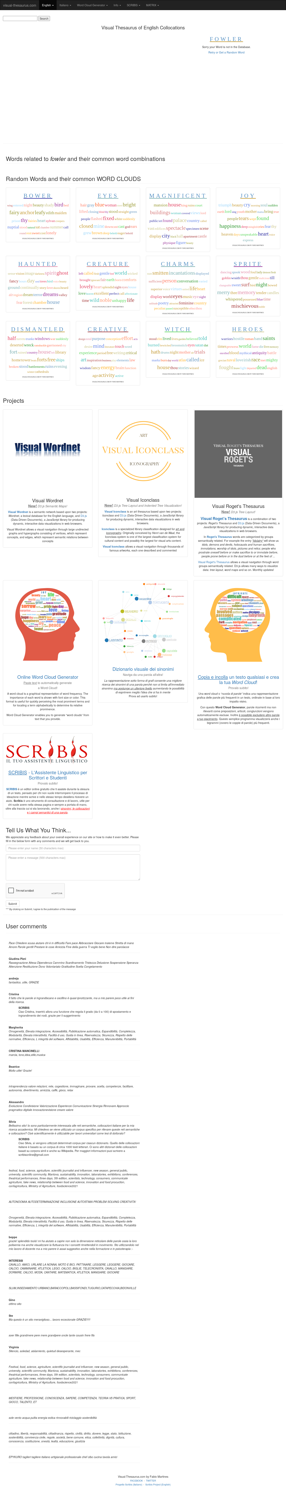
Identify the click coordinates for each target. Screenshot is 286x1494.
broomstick (179, 345)
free (51, 359)
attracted (174, 303)
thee (233, 292)
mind (98, 346)
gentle (104, 273)
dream (28, 294)
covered (186, 213)
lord (203, 213)
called (203, 221)
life (130, 300)
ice (202, 360)
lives (174, 339)
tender (261, 292)
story (42, 288)
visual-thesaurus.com (19, 5)
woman (111, 205)
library (60, 352)
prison (16, 221)
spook (236, 272)
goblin (226, 278)
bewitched (165, 345)
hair (83, 205)
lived (167, 338)
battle (271, 352)
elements (123, 360)
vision (20, 273)
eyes (125, 287)
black (173, 236)
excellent (101, 293)
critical (131, 352)
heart (41, 220)
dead (262, 367)
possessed (250, 299)
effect (192, 308)
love (50, 288)
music (188, 296)
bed (66, 205)
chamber (45, 227)
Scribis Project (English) (158, 1484)
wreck (29, 345)
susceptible (181, 308)
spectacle (176, 228)
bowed (272, 285)
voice (272, 234)
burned (154, 345)
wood (245, 272)
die (261, 347)
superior (156, 289)
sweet (36, 233)
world (120, 273)
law (132, 360)
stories (183, 367)
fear (268, 226)
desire (88, 347)
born (118, 280)
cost (43, 233)
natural (31, 227)
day (31, 281)
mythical (245, 353)
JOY (248, 195)
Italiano (64, 5)
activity (106, 375)
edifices (160, 229)
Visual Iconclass (115, 511)
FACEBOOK (136, 1480)
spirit (50, 273)
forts (42, 359)
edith (50, 213)
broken (14, 367)
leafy (40, 212)
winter (30, 371)
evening (60, 366)
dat (206, 345)
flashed (97, 218)
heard (64, 288)
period (101, 353)
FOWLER (226, 39)
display (155, 236)
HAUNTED (38, 264)
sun (149, 273)
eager (121, 233)
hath (155, 352)
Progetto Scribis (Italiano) (129, 1484)
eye (196, 296)
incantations (182, 273)
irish (247, 360)
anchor (27, 212)
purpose (98, 338)
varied (203, 281)
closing (93, 212)
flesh (96, 273)
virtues (176, 289)
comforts (129, 279)
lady (259, 272)
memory (247, 292)
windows (42, 338)
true (276, 212)
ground (14, 287)
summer (56, 227)
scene (204, 228)
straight (123, 212)
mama (260, 212)
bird (58, 205)
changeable (225, 285)
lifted (83, 211)
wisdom (85, 368)
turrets (20, 339)
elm (159, 339)
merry (223, 292)
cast (121, 226)
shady (49, 205)
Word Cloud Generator (91, 5)
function (130, 368)
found (168, 220)
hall (180, 236)
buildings (160, 212)
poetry (163, 303)
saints (269, 338)
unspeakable (249, 234)
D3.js (84, 516)
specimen (192, 229)
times (222, 346)
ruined (22, 352)
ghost (62, 273)
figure (181, 242)
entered (18, 205)
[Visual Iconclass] (47, 451)
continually (29, 287)
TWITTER (151, 1480)
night (28, 205)
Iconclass (108, 529)
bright (129, 205)
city (166, 236)
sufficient (155, 281)
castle (202, 236)
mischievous (245, 306)
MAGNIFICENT (178, 195)
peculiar (159, 308)
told (202, 338)
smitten (160, 273)
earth (220, 212)
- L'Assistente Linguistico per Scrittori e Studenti (47, 775)
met (263, 360)
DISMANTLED (38, 329)
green (133, 212)
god (127, 227)
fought (226, 367)
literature (110, 346)
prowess (232, 347)
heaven (227, 234)
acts (135, 339)
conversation (187, 281)
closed (86, 226)
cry (247, 205)
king (184, 205)
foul (253, 272)
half (12, 338)
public (153, 221)
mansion (161, 205)
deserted (17, 345)
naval (231, 360)
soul (264, 205)
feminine (186, 303)
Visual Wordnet (18, 512)
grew (87, 233)
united (185, 289)
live (266, 347)
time (85, 300)
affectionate (131, 293)
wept (252, 219)
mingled (252, 226)
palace (180, 220)
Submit (12, 904)
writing (119, 352)
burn (164, 360)
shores (56, 288)
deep (106, 233)
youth (241, 212)
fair (103, 279)
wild (94, 300)
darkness (39, 273)
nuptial (13, 227)
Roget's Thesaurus (219, 537)
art (83, 359)
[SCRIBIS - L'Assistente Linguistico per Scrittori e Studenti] (47, 749)
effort (127, 338)
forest (27, 302)
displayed (202, 273)
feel (112, 273)
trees (43, 281)
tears (244, 218)
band (258, 338)
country (193, 220)
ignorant (95, 280)
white (118, 219)
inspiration (94, 360)
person (169, 281)
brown (97, 233)
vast (151, 228)
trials (199, 352)
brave (237, 368)
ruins (191, 205)
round (22, 233)
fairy (14, 212)
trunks (30, 339)
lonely (51, 233)
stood (23, 227)
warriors (227, 339)
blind (101, 212)
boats (34, 360)
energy (108, 367)
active (119, 376)
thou (199, 308)
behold (129, 233)
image (30, 273)
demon (266, 272)
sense (11, 273)
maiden (61, 213)
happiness (230, 226)
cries (261, 227)
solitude (153, 303)
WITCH (178, 329)
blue (99, 205)
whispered (233, 299)
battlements (37, 367)
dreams (50, 294)
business (106, 360)
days (236, 234)
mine (98, 226)
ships (60, 360)
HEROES (248, 329)
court (198, 205)
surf (245, 284)
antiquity (259, 352)
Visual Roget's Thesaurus (224, 518)
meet (119, 205)
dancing (226, 272)
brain (120, 367)
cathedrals (42, 372)
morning (255, 205)
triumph (225, 205)
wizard (194, 368)
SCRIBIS (132, 5)
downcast (111, 227)
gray (91, 205)
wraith (235, 278)
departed (251, 368)
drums (165, 352)
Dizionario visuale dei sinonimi (143, 668)
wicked (132, 273)
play (113, 360)
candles (273, 292)
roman (249, 339)
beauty (38, 205)
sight (117, 287)
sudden (273, 205)
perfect (114, 293)
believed (192, 339)
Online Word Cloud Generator (47, 676)
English (47, 5)
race (255, 359)
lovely (86, 286)
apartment (190, 236)
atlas (182, 360)
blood (234, 352)
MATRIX (151, 5)
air (11, 294)
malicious (264, 278)
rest (28, 233)
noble (106, 300)
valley (63, 295)
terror (37, 294)
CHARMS (178, 264)
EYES (108, 195)
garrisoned (54, 345)
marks (156, 360)
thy (24, 220)
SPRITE (248, 264)
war (52, 339)
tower (26, 360)
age (95, 375)
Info (116, 5)
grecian (222, 360)
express (248, 240)
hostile (238, 338)
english (272, 368)
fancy (13, 281)
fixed (108, 218)
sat (37, 227)
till (272, 277)
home (16, 360)
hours (23, 281)
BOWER (38, 195)
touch (119, 346)
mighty (272, 360)
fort (13, 352)
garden (182, 339)
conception (113, 339)
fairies (32, 221)
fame (255, 347)
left (160, 221)
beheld (113, 233)
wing (10, 205)
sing (234, 212)
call (65, 227)
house (174, 205)
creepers (59, 221)
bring (268, 211)
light (243, 368)
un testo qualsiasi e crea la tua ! (238, 679)
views (195, 213)
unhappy (119, 300)
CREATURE (108, 264)
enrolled (224, 353)
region (17, 295)
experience (88, 352)
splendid (108, 287)
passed (169, 308)
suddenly (129, 219)
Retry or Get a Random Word (226, 52)
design (81, 339)
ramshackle (40, 345)
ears (134, 226)
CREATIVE (108, 329)
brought (85, 280)
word (128, 347)
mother (251, 211)
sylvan (50, 221)
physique (169, 243)
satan (199, 345)
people (85, 219)
